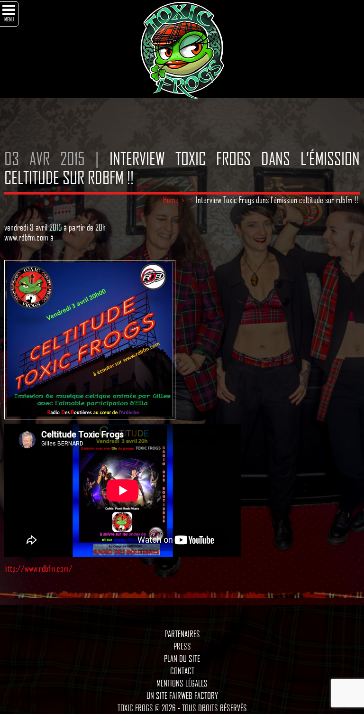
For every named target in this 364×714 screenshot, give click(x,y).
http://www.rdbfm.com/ (38, 568)
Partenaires (182, 634)
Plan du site (182, 658)
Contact (182, 671)
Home (171, 200)
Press (182, 646)
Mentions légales (182, 683)
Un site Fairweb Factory (182, 695)
